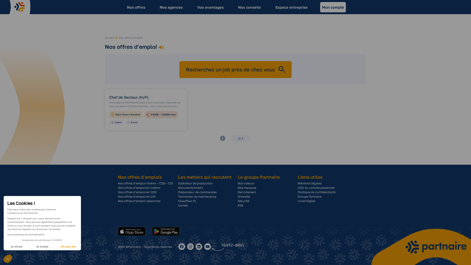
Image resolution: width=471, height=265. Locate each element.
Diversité (244, 196)
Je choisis (42, 246)
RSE (240, 205)
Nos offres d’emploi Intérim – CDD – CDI (145, 183)
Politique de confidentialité (317, 192)
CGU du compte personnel (316, 188)
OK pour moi (68, 246)
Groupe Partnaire (309, 196)
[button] (7, 258)
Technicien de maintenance (197, 196)
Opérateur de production (195, 183)
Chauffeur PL (187, 201)
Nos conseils (249, 7)
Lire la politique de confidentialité (25, 234)
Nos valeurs (246, 183)
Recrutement (247, 192)
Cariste (183, 205)
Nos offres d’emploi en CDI (136, 196)
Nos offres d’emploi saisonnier (139, 201)
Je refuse (16, 246)
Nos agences (171, 7)
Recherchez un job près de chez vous (230, 69)
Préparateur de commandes (197, 192)
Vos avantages (210, 7)
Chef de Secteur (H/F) (128, 97)
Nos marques (247, 188)
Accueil (109, 37)
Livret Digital (306, 201)
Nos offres (136, 7)
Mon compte (333, 7)
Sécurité (243, 201)
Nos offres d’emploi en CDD (137, 192)
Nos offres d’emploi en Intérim (139, 188)
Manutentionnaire (190, 188)
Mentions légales (310, 183)
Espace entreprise (291, 7)
